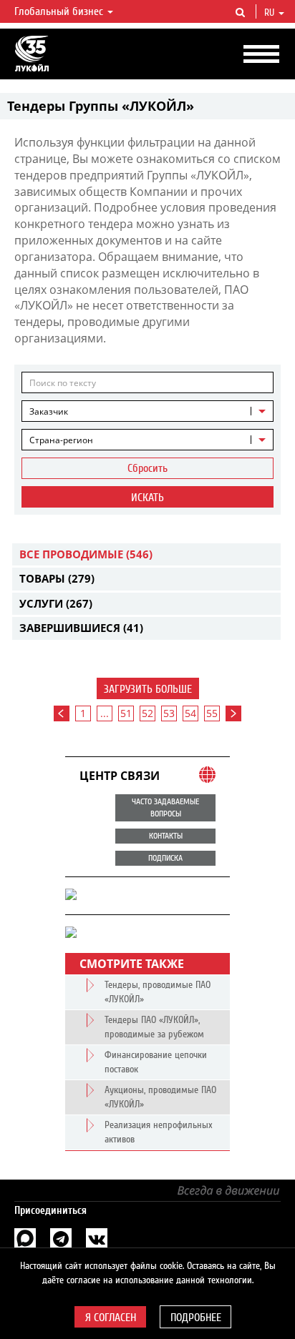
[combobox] (147, 411)
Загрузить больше (148, 689)
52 (147, 713)
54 (190, 713)
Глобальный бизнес (60, 11)
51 (126, 713)
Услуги (55, 603)
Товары (57, 578)
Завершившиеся (81, 628)
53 (169, 713)
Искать (147, 497)
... (104, 713)
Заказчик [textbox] (48, 411)
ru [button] (270, 13)
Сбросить (147, 468)
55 (212, 713)
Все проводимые (86, 554)
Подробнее (195, 1317)
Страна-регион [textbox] (61, 440)
